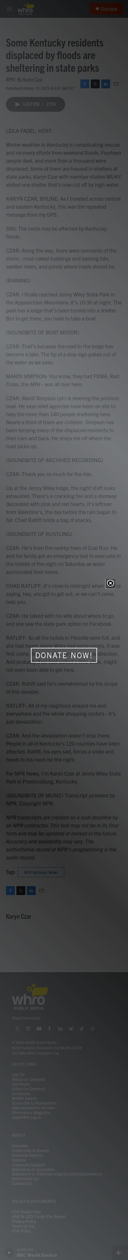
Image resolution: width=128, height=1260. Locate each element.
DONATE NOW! (64, 655)
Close (110, 583)
